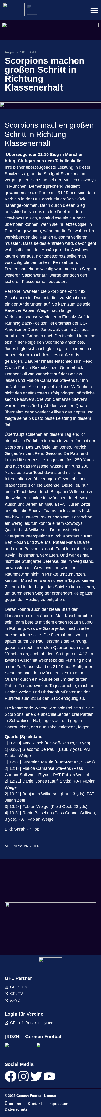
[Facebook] (10, 1076)
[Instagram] (23, 1076)
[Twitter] (36, 1076)
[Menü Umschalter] (94, 10)
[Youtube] (49, 1076)
